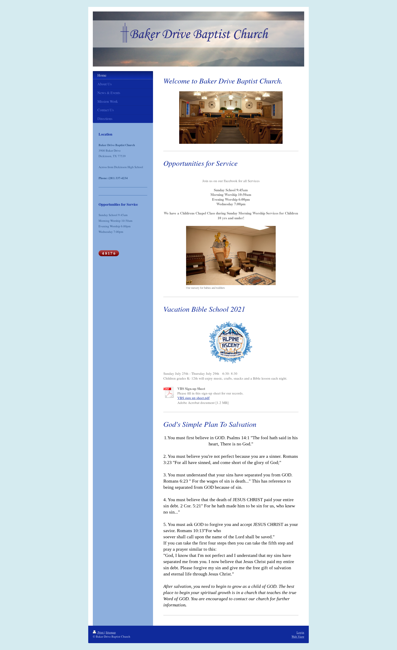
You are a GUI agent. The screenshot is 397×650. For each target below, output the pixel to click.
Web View (298, 636)
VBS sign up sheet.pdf (193, 397)
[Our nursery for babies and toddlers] (231, 255)
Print (100, 632)
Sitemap (111, 632)
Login (300, 632)
